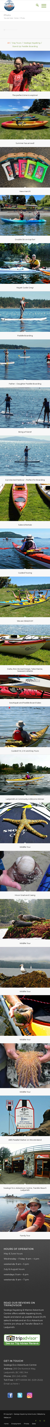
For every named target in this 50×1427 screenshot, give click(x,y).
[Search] (36, 5)
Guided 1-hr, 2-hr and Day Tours (25, 751)
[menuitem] (36, 5)
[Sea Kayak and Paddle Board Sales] (25, 687)
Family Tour (25, 1235)
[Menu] (42, 5)
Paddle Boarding (25, 335)
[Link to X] (40, 1421)
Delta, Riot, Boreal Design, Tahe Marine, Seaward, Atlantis (25, 670)
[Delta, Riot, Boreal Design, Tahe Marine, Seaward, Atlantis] (25, 645)
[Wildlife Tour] (25, 823)
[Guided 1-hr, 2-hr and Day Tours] (25, 726)
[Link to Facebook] (36, 1421)
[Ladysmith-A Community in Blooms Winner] (25, 775)
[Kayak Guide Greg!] (25, 263)
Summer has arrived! (25, 143)
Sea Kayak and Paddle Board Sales (25, 703)
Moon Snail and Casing (25, 895)
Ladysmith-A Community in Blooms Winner (25, 799)
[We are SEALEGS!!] (25, 597)
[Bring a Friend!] (25, 408)
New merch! (25, 191)
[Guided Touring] (25, 549)
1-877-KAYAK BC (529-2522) (28, 1380)
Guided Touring (25, 573)
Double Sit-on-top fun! (25, 239)
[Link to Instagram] (44, 1421)
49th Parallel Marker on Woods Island (25, 1140)
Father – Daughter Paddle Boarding (25, 384)
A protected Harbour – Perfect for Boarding (25, 480)
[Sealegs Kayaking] (21, 5)
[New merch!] (25, 167)
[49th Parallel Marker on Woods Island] (25, 1116)
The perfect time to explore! (25, 95)
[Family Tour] (25, 1213)
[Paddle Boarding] (25, 311)
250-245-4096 (19, 1376)
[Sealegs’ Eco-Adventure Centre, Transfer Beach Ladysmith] (25, 1164)
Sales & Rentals (25, 525)
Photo (7, 15)
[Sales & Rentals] (25, 502)
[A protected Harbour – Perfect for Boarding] (25, 456)
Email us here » (12, 1383)
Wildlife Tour (25, 847)
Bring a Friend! (25, 432)
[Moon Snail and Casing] (25, 871)
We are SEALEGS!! (25, 621)
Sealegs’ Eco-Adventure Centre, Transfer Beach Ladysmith (25, 1189)
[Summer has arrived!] (25, 119)
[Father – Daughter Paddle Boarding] (25, 359)
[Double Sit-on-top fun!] (25, 215)
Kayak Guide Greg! (25, 287)
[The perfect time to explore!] (25, 71)
